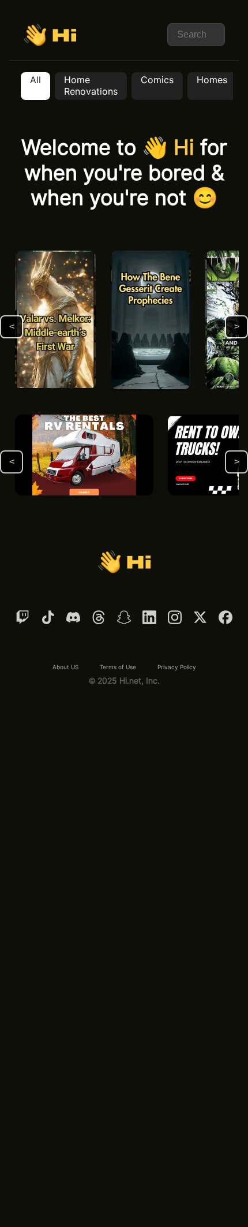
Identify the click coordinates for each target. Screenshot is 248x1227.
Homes (212, 79)
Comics (157, 79)
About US (65, 666)
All (35, 79)
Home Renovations (91, 85)
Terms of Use (118, 666)
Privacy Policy (176, 666)
